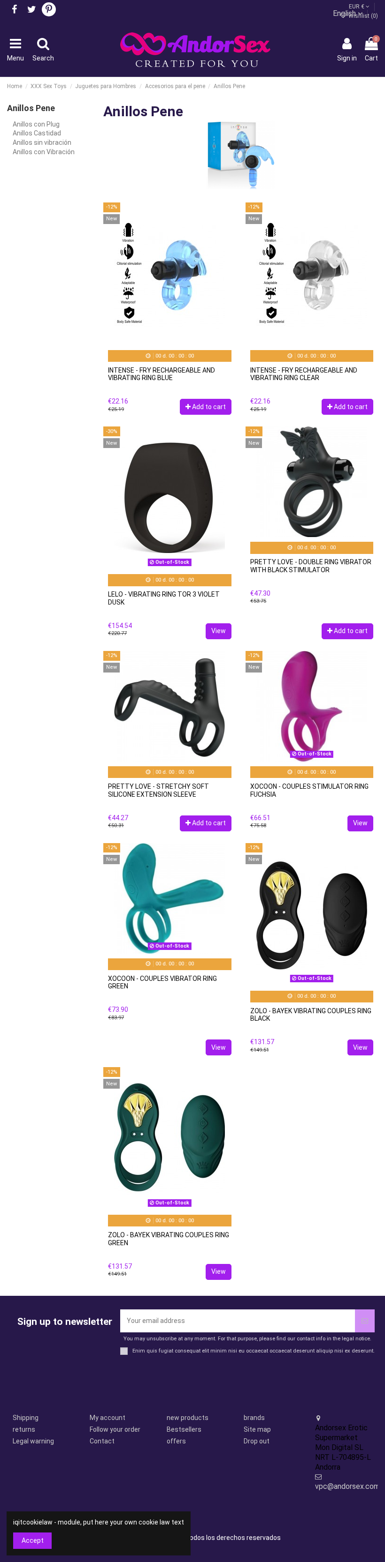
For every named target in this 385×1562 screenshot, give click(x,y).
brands (254, 1417)
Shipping (25, 1417)
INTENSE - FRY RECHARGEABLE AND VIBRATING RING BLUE (161, 374)
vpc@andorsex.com (347, 1486)
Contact (102, 1441)
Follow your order (115, 1429)
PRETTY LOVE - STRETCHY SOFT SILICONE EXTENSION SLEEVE (158, 790)
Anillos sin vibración (42, 142)
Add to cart (209, 407)
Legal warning (33, 1441)
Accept (33, 1540)
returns (24, 1429)
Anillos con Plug (36, 124)
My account (107, 1417)
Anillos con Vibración (44, 152)
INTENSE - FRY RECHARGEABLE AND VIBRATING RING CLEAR (303, 374)
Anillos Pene (31, 108)
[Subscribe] (365, 1320)
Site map (257, 1429)
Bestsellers (184, 1429)
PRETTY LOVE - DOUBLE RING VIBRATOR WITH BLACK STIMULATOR (310, 566)
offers (176, 1441)
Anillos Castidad (37, 133)
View (218, 631)
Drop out (257, 1441)
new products (187, 1417)
